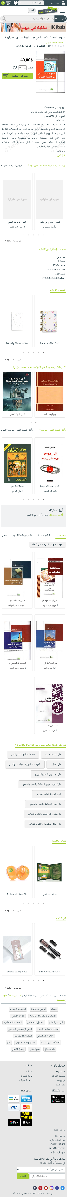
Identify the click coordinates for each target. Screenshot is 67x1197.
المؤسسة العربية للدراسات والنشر (24, 764)
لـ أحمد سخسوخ (49, 227)
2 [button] (38, 235)
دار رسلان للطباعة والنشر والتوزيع (45, 824)
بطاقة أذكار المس (50, 894)
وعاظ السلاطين (17, 486)
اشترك (23, 1176)
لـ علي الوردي (17, 491)
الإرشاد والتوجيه (18, 1009)
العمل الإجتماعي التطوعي (20, 1029)
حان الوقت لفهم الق (50, 601)
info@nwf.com (57, 1148)
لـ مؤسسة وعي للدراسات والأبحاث (47, 544)
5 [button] (24, 235)
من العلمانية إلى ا (50, 663)
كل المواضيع (15, 996)
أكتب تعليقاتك (56, 515)
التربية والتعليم (56, 1022)
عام (8, 1042)
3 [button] (33, 235)
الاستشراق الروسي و (17, 663)
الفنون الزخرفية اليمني (17, 222)
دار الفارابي (56, 764)
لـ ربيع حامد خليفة (17, 227)
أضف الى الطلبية (20, 76)
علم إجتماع (50, 1049)
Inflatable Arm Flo (17, 894)
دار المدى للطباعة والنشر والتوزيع (45, 804)
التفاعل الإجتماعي (35, 1022)
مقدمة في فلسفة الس (50, 726)
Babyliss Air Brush (49, 972)
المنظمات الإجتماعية (50, 1042)
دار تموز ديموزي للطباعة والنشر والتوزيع (41, 784)
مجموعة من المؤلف (16, 606)
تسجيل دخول (56, 3)
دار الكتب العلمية (53, 754)
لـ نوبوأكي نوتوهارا (49, 491)
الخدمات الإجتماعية (13, 1022)
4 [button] (28, 235)
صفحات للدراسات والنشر (23, 754)
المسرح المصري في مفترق (49, 222)
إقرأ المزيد (60, 155)
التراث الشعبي (18, 1016)
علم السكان (34, 1049)
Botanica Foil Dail (49, 344)
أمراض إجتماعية (38, 1009)
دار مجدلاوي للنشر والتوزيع (48, 774)
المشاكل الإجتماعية (23, 1036)
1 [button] (43, 235)
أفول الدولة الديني (17, 414)
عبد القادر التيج (49, 731)
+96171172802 (57, 1144)
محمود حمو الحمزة (16, 668)
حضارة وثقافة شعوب (26, 1042)
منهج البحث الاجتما (50, 414)
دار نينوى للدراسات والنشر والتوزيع (44, 814)
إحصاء (54, 1009)
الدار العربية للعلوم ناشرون (48, 794)
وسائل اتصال (18, 1049)
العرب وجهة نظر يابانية (49, 486)
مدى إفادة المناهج (17, 601)
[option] (49, 201)
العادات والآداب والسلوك (48, 1029)
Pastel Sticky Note (17, 972)
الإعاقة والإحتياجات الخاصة (43, 1016)
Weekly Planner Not (17, 344)
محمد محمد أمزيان (54, 42)
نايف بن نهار (49, 668)
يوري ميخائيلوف (49, 606)
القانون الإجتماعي (45, 1036)
